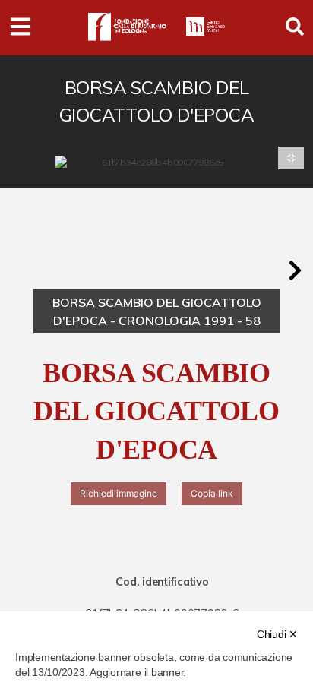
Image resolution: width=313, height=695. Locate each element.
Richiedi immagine (118, 493)
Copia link (212, 493)
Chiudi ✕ (277, 634)
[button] (294, 270)
